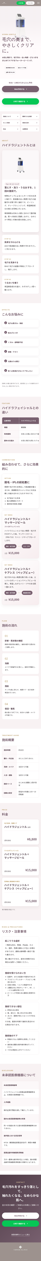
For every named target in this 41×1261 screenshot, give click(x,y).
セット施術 (6, 123)
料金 (4, 129)
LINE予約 (20, 3)
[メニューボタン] (38, 3)
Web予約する (19, 89)
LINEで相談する (19, 101)
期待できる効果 (27, 116)
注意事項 (25, 129)
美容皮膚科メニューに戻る (20, 1234)
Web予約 (30, 3)
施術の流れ (25, 123)
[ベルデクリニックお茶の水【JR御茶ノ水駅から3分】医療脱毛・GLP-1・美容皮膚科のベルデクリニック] (4, 3)
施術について (7, 116)
